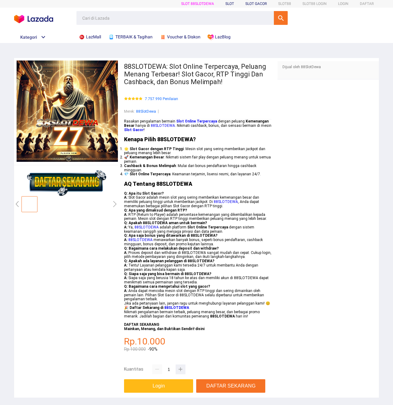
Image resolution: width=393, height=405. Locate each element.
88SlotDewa (146, 111)
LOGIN (343, 4)
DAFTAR (367, 4)
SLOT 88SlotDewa (197, 4)
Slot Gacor (256, 4)
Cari (281, 18)
